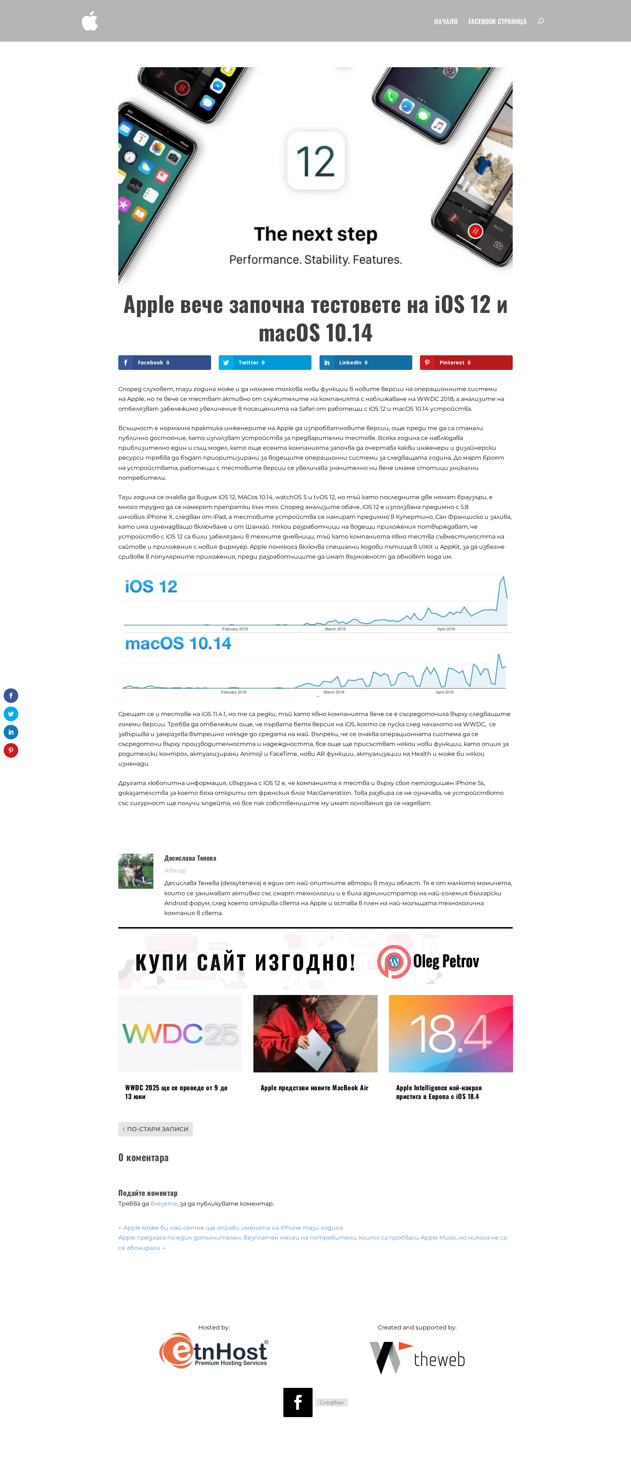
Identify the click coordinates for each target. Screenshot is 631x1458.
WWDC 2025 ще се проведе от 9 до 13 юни (176, 1092)
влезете (163, 1203)
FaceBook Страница (498, 22)
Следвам (332, 1402)
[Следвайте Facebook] (298, 1402)
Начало (446, 22)
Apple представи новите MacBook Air (315, 1087)
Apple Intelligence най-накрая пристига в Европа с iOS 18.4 (439, 1092)
